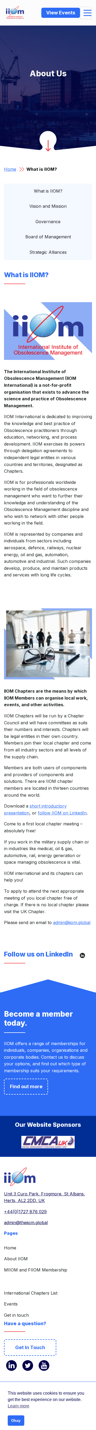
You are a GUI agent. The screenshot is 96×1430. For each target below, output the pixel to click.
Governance (48, 221)
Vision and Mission (48, 206)
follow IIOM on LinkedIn (62, 813)
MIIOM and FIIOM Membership (35, 1270)
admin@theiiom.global (26, 1222)
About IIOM (16, 1258)
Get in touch (16, 1315)
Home (10, 169)
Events (11, 1304)
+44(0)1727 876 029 (25, 1211)
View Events (60, 12)
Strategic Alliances (48, 252)
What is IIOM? (48, 191)
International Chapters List (30, 1293)
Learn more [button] (18, 1406)
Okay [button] (16, 1420)
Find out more (26, 1086)
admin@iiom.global (71, 922)
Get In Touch (30, 1347)
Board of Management (48, 236)
